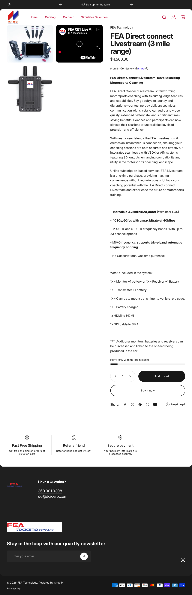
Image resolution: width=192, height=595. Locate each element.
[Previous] (60, 4)
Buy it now (148, 390)
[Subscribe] (84, 556)
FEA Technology (121, 27)
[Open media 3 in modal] (30, 89)
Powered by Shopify (51, 582)
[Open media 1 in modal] (30, 44)
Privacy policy (13, 588)
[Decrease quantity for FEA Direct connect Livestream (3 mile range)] (114, 376)
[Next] (131, 4)
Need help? (178, 404)
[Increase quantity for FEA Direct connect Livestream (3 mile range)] (131, 376)
